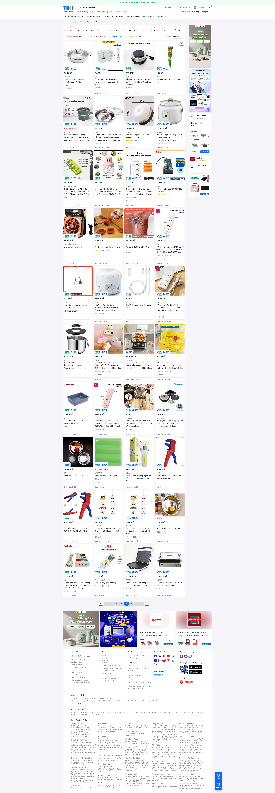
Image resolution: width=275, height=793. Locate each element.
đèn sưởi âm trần (188, 788)
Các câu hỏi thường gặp (78, 659)
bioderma (120, 712)
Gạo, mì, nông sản (80, 747)
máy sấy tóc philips (192, 778)
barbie (99, 712)
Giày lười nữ (114, 758)
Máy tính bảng (79, 764)
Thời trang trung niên (108, 733)
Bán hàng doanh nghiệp (109, 678)
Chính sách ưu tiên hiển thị (136, 675)
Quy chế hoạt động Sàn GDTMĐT (138, 655)
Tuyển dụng (105, 660)
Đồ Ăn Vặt (132, 782)
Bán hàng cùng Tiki (134, 658)
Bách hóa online (161, 734)
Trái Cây (73, 742)
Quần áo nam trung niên (109, 747)
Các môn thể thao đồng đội (191, 747)
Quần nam (110, 739)
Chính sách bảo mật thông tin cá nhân (113, 665)
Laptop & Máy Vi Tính (166, 736)
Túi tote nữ (109, 779)
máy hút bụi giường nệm (190, 784)
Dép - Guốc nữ (111, 755)
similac (188, 712)
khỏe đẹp (105, 12)
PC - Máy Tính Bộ (133, 754)
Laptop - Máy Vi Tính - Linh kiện (137, 747)
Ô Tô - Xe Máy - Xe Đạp (161, 774)
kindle (156, 712)
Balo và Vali (129, 724)
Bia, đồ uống (78, 749)
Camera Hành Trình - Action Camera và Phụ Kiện (191, 763)
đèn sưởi (188, 776)
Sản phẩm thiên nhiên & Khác (82, 775)
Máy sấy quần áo (188, 733)
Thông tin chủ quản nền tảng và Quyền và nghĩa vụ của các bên (140, 687)
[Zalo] (190, 656)
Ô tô (162, 778)
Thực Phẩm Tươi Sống (79, 740)
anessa (173, 712)
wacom (167, 712)
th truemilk (92, 712)
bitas (199, 712)
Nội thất (134, 764)
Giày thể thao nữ (195, 751)
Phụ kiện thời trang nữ (131, 733)
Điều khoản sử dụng (108, 670)
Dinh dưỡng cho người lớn (82, 733)
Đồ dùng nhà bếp (76, 788)
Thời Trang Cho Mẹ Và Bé (79, 726)
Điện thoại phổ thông (80, 762)
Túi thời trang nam (105, 783)
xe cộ (91, 12)
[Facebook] (181, 656)
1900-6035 (79, 655)
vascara (73, 712)
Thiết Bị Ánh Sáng (191, 762)
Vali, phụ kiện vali (144, 727)
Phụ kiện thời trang (132, 731)
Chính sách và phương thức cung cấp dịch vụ (139, 678)
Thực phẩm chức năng (81, 771)
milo (128, 712)
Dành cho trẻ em (80, 751)
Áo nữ (100, 726)
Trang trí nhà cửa (130, 760)
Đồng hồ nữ (135, 741)
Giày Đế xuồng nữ (110, 760)
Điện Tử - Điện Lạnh (186, 724)
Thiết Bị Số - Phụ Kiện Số (161, 745)
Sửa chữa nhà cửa (134, 762)
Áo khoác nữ (112, 727)
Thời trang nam (103, 736)
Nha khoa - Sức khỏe (163, 769)
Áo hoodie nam (106, 742)
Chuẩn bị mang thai (81, 736)
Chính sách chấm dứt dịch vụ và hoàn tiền (139, 683)
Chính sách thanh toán (134, 673)
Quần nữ (111, 726)
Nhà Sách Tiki (157, 784)
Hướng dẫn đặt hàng (77, 664)
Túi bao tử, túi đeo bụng (114, 787)
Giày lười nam (102, 766)
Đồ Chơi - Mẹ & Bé (77, 724)
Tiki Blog (104, 658)
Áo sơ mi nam (110, 740)
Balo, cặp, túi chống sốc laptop (137, 726)
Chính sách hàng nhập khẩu (79, 677)
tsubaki (98, 714)
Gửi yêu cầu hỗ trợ (76, 662)
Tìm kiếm (168, 7)
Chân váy (111, 729)
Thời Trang (168, 726)
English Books (162, 788)
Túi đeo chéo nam (109, 785)
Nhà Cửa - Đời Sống (132, 758)
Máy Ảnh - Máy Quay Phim (189, 758)
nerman (161, 712)
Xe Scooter (168, 778)
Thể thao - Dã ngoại (161, 729)
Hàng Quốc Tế (157, 724)
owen (104, 712)
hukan (86, 714)
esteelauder (84, 712)
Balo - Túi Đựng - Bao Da (190, 765)
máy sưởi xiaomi (193, 783)
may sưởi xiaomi (189, 782)
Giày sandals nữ (109, 757)
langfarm (80, 714)
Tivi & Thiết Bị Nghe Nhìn (163, 739)
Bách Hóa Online (131, 774)
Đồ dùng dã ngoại (191, 740)
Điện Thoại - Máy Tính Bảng (81, 758)
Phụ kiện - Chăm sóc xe (159, 776)
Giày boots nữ (105, 758)
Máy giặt (185, 729)
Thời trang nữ (103, 724)
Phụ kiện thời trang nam (136, 734)
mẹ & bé (97, 12)
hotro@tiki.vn (87, 680)
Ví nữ (117, 777)
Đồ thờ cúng (132, 769)
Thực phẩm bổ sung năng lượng (191, 751)
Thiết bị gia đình (87, 788)
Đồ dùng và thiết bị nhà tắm (137, 765)
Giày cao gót (102, 755)
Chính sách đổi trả (76, 672)
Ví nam (100, 785)
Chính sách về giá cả (134, 666)
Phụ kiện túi (117, 779)
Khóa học (168, 764)
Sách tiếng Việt (156, 786)
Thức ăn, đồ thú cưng (80, 752)
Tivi (184, 731)
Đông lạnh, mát (84, 746)
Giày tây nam (111, 766)
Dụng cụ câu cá (188, 746)
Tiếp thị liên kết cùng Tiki (109, 676)
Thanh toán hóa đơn (158, 764)
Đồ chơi (90, 726)
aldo (139, 712)
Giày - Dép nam (104, 764)
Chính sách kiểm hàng (78, 670)
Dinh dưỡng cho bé (80, 731)
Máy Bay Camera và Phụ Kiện (190, 769)
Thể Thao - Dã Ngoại (187, 736)
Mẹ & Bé (163, 733)
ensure (109, 712)
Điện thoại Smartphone (78, 760)
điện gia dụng (83, 12)
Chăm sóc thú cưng (131, 776)
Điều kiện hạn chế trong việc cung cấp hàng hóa (139, 669)
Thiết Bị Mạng (135, 752)
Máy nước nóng (191, 731)
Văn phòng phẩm (167, 786)
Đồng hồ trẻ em (145, 743)
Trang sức (128, 741)
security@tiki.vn (86, 683)
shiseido (73, 714)
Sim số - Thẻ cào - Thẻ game (168, 770)
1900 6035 (79, 703)
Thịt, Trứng (80, 742)
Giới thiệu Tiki (106, 655)
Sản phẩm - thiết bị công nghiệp (164, 737)
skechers (134, 712)
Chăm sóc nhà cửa (82, 754)
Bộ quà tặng (134, 785)
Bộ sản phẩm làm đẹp (82, 781)
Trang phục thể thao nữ (186, 739)
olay (183, 712)
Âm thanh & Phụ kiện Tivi (186, 726)
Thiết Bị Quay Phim (190, 769)
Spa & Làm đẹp (165, 765)
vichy (90, 714)
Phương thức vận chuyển (78, 667)
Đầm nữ (105, 726)
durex (114, 712)
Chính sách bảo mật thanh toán (111, 663)
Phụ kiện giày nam (107, 770)
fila (94, 714)
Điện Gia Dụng (76, 785)
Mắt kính (142, 733)
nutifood (150, 712)
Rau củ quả (77, 744)
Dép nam (108, 768)
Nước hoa (78, 780)
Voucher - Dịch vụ (158, 761)
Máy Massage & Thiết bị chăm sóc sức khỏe (83, 774)
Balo (126, 726)
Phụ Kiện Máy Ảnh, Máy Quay (188, 760)
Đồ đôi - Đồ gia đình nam (111, 744)
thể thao (124, 12)
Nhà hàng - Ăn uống (162, 767)
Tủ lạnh (185, 727)
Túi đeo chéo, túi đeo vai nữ (106, 777)
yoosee (178, 712)
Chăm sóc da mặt (76, 770)
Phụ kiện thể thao (191, 742)
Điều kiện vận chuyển (108, 681)
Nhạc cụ (139, 769)
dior (78, 712)
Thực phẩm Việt (87, 744)
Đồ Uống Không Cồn (136, 783)
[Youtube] (186, 656)
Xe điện (170, 776)
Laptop (142, 754)
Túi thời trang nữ (104, 775)
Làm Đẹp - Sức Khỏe (78, 767)
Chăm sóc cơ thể (80, 773)
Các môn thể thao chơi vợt (191, 748)
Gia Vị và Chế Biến (134, 780)
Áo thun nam (102, 739)
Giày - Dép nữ (103, 753)
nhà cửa (112, 12)
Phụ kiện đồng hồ (134, 743)
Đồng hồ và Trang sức (133, 739)
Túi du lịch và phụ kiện (136, 726)
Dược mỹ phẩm (88, 782)
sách (118, 12)
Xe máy (158, 778)
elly (125, 712)
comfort (194, 712)
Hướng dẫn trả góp (76, 675)
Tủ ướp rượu (198, 733)
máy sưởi (182, 776)
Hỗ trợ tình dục (86, 780)
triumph (144, 712)
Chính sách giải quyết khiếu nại (111, 668)
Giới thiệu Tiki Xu (107, 673)
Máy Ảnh (195, 770)
